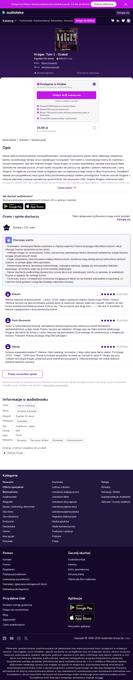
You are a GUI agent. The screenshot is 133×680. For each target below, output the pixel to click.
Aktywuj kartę (76, 574)
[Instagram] (19, 638)
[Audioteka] (13, 12)
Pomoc (7, 564)
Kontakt (7, 559)
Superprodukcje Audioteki (115, 497)
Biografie (8, 502)
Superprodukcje (42, 20)
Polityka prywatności (14, 574)
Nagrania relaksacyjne (64, 516)
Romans (105, 487)
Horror (6, 531)
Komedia (7, 541)
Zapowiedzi (9, 619)
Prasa (55, 541)
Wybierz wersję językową (17, 605)
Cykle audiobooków (14, 625)
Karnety (72, 564)
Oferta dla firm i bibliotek (82, 579)
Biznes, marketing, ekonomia (18, 507)
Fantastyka (9, 526)
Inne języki (8, 536)
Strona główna (9, 139)
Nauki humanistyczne (63, 526)
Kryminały (23, 139)
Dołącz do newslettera (15, 610)
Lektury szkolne (61, 487)
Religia (105, 482)
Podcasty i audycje (62, 531)
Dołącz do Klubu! (85, 20)
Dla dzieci (8, 512)
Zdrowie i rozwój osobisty (115, 502)
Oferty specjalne (13, 487)
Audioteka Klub (76, 559)
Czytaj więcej (64, 187)
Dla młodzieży (10, 516)
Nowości (68, 20)
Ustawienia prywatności (16, 579)
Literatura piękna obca (64, 507)
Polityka (56, 536)
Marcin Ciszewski (49, 63)
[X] (26, 638)
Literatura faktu (60, 497)
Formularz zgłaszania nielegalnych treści (25, 584)
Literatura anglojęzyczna (65, 492)
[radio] (66, 85)
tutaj (100, 677)
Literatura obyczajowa (64, 502)
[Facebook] (4, 638)
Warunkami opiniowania (55, 385)
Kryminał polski (39, 139)
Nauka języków (60, 521)
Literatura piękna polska (65, 512)
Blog (5, 615)
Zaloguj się (123, 12)
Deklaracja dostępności (16, 589)
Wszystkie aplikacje (79, 626)
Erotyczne (8, 521)
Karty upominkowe (78, 569)
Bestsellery (57, 20)
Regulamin (8, 569)
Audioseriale (25, 20)
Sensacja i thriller (110, 492)
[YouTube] (12, 638)
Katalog (8, 21)
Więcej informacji (103, 4)
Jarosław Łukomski (50, 67)
